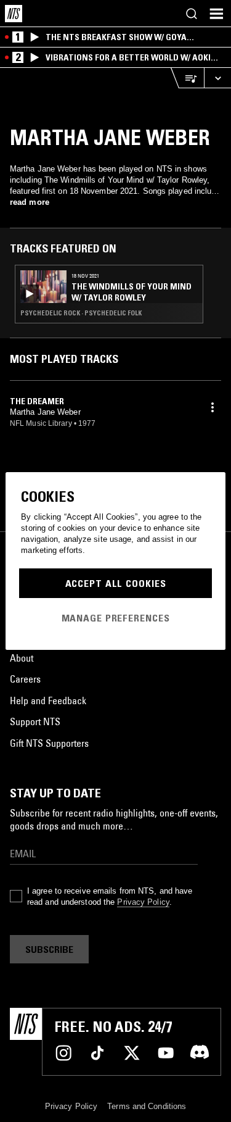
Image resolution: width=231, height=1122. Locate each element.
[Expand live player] (217, 78)
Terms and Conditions (146, 1106)
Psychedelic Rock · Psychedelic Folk (81, 313)
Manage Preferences (116, 618)
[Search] (191, 13)
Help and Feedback (48, 700)
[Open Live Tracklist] (187, 78)
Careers (25, 679)
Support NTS (35, 721)
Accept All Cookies (115, 583)
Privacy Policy (143, 902)
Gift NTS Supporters (49, 743)
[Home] (13, 13)
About (21, 658)
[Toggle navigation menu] (216, 13)
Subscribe (49, 949)
